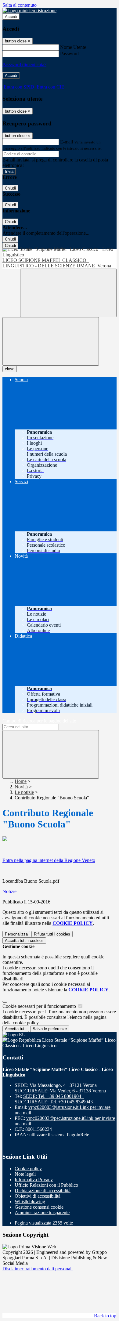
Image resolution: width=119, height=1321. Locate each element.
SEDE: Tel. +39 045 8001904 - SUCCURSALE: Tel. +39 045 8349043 (54, 1099)
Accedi (11, 16)
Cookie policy (28, 1168)
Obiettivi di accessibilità (37, 1196)
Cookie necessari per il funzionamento (39, 1006)
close (9, 369)
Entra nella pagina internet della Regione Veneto (48, 860)
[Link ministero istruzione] (29, 10)
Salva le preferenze (50, 1028)
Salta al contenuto (19, 5)
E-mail (66, 141)
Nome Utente (73, 47)
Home (21, 781)
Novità (21, 786)
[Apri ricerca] (68, 293)
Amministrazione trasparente (42, 1212)
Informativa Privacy (34, 1179)
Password (69, 53)
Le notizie (24, 792)
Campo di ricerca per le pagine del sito (39, 720)
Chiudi (10, 188)
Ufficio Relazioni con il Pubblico (46, 1185)
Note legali (25, 1174)
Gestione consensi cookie (39, 1207)
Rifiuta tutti (52, 934)
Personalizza (16, 934)
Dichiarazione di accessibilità (42, 1190)
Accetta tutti (24, 940)
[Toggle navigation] (50, 341)
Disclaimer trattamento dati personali (37, 1268)
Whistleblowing (30, 1201)
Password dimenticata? (24, 64)
